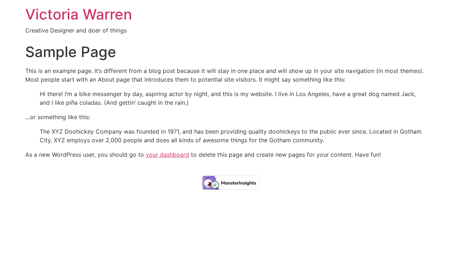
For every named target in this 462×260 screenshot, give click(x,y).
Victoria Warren (78, 14)
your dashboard (167, 154)
